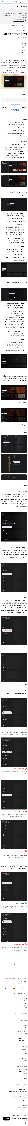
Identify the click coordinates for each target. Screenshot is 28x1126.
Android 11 (24, 1063)
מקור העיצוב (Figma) (15, 104)
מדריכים (23, 27)
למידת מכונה (24, 1018)
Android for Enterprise (22, 998)
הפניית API (24, 1073)
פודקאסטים (24, 1010)
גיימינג (25, 1016)
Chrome (25, 1103)
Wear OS (25, 1036)
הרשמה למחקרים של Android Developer (18, 1091)
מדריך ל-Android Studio (21, 1069)
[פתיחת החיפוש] (9, 2)
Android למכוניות (23, 1040)
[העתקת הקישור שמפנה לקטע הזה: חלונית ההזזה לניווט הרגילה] (3, 192)
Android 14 (24, 1056)
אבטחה (25, 1000)
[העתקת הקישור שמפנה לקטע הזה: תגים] (22, 597)
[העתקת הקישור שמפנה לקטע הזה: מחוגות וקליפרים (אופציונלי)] (8, 548)
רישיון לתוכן (22, 978)
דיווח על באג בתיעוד (22, 1086)
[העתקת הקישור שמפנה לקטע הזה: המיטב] (20, 119)
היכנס (3, 1)
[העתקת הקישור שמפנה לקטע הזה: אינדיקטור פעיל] (15, 491)
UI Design (24, 6)
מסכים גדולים (24, 1033)
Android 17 (24, 1049)
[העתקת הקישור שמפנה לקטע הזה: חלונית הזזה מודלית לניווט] (4, 283)
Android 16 (24, 1051)
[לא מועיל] (17, 30)
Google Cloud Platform (21, 1107)
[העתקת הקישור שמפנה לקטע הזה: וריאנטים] (18, 142)
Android (25, 996)
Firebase (25, 1105)
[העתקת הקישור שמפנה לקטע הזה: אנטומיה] (20, 196)
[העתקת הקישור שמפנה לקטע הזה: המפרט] (19, 432)
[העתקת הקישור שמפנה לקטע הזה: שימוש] (20, 486)
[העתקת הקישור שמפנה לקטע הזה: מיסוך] (21, 372)
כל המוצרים (24, 1110)
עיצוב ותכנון (14, 25)
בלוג (26, 1007)
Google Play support (22, 1089)
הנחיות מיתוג (16, 1115)
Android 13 (24, 1058)
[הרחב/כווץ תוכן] (21, 42)
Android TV (24, 1043)
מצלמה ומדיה (24, 1023)
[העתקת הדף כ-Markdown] (20, 37)
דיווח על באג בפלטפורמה (21, 1084)
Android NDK (24, 1078)
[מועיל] (19, 30)
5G (26, 1027)
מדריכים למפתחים (23, 1071)
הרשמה (6, 1118)
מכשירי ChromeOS (22, 1038)
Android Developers (23, 25)
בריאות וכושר (24, 1020)
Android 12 (24, 1060)
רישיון (21, 1115)
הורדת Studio (24, 1076)
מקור (26, 1003)
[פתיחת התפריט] (25, 1)
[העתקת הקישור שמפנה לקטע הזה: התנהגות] (19, 246)
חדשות (25, 1005)
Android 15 (24, 1053)
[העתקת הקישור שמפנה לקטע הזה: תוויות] (21, 690)
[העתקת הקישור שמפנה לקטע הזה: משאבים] (18, 94)
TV (18, 6)
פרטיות (25, 1025)
